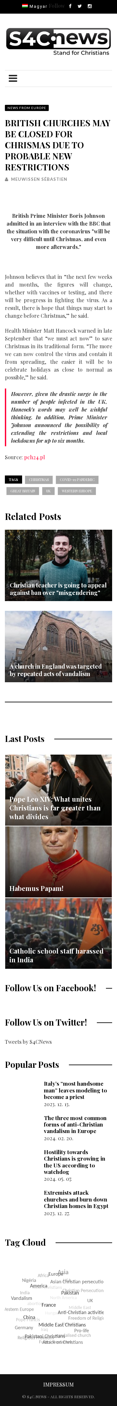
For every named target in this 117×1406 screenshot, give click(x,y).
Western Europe (77, 490)
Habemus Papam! (36, 888)
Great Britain (22, 490)
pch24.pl (34, 457)
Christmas (39, 479)
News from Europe (26, 108)
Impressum (58, 1384)
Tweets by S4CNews (28, 1041)
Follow (57, 5)
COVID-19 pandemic (77, 479)
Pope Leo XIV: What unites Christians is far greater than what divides (55, 808)
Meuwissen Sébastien (39, 179)
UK (48, 490)
